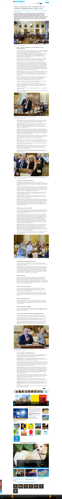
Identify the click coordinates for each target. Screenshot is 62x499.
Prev (18, 464)
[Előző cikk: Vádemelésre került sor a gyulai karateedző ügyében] (50, 496)
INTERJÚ (28, 496)
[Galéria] (20, 487)
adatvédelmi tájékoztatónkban (5, 497)
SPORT (32, 496)
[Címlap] (15, 487)
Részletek (57, 497)
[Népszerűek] (25, 487)
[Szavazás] (31, 487)
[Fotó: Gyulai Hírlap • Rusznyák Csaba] (17, 392)
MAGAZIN (41, 496)
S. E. (20, 4)
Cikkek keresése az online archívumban (26, 482)
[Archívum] (36, 487)
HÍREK (22, 4)
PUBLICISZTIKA (36, 496)
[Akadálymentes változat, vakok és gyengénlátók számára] (33, 3)
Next (48, 464)
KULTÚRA (23, 496)
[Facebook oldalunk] (41, 487)
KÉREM (60, 497)
